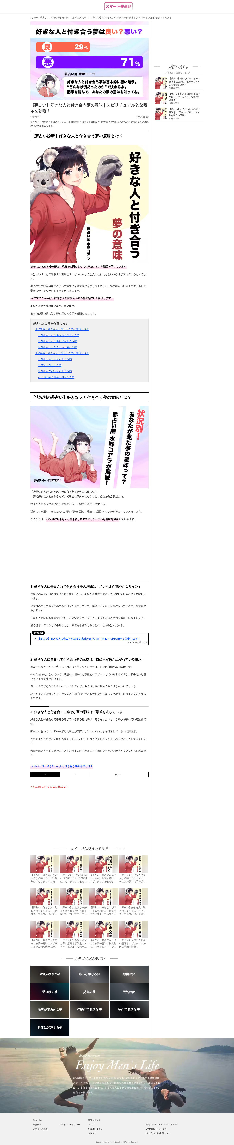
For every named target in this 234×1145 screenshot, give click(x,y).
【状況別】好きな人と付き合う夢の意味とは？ (62, 329)
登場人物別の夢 (59, 17)
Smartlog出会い (95, 1128)
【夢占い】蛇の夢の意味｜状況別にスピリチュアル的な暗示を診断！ (184, 96)
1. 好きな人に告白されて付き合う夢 (58, 335)
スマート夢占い (38, 17)
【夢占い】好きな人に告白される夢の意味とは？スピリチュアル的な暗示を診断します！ (89, 638)
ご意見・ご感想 (40, 1128)
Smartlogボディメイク (156, 1128)
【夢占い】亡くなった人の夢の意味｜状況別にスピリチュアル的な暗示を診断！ (184, 112)
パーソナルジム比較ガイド (158, 1132)
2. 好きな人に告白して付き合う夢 (57, 341)
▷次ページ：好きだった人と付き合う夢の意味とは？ (62, 766)
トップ (91, 1124)
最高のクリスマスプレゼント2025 (161, 1124)
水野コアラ (36, 117)
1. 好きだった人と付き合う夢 (55, 359)
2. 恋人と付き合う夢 (49, 365)
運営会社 (37, 1124)
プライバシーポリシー (69, 1124)
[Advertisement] (59, 814)
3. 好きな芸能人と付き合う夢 (55, 371)
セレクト (92, 1132)
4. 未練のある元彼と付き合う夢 (56, 377)
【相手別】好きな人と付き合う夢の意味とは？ (62, 353)
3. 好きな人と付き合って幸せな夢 (57, 347)
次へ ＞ (119, 774)
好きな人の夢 (79, 17)
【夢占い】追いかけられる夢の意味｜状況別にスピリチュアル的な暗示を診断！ (184, 81)
